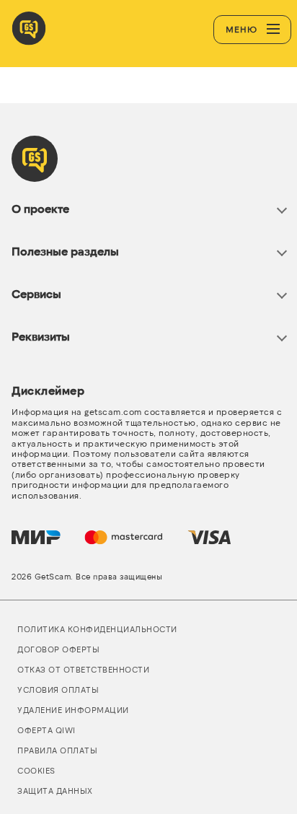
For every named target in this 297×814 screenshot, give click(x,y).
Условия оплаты (58, 689)
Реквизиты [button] (41, 336)
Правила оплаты (57, 750)
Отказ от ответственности (83, 669)
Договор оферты (58, 649)
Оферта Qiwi (46, 730)
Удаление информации (73, 709)
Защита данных (55, 790)
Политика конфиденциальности (97, 629)
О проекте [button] (40, 208)
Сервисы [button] (36, 293)
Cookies (36, 770)
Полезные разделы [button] (65, 251)
